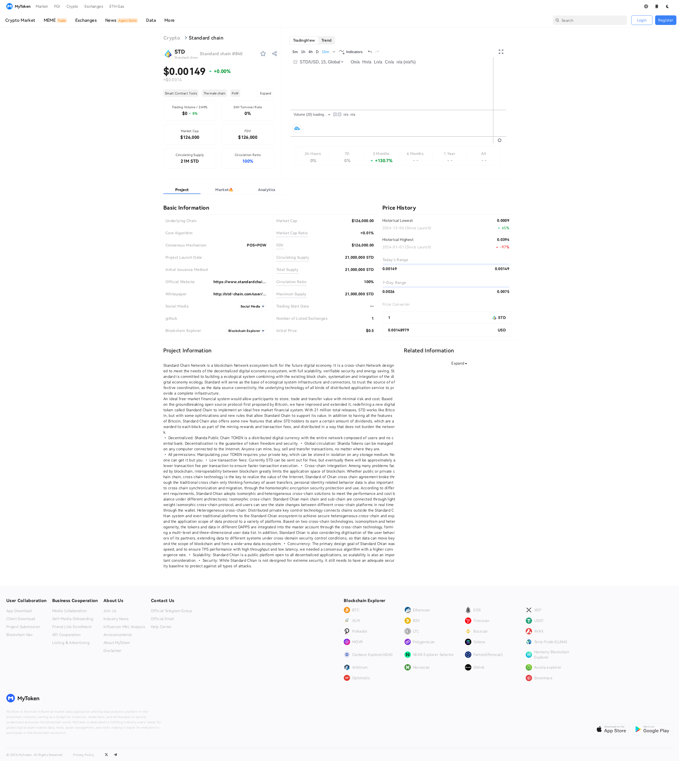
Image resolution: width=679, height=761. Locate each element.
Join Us (109, 611)
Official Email (162, 619)
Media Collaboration (69, 611)
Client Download (20, 619)
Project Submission (23, 627)
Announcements (117, 635)
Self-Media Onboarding (72, 619)
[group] (312, 40)
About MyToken (116, 643)
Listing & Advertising (70, 643)
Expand (265, 93)
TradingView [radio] (304, 40)
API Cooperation (66, 635)
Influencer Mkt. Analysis (124, 627)
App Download (19, 611)
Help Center (161, 627)
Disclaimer (112, 650)
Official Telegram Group (171, 611)
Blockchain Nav (19, 635)
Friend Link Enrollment (72, 627)
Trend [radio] (326, 40)
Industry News (116, 619)
